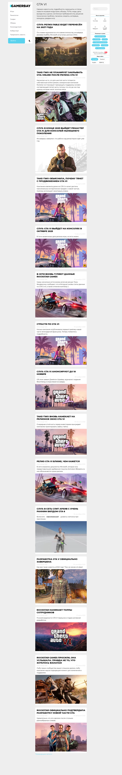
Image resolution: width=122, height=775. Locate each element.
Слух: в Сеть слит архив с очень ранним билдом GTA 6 (57, 510)
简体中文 (101, 62)
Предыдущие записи (43, 754)
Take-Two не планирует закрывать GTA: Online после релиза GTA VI (60, 73)
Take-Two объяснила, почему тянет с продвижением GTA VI (60, 179)
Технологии (14, 15)
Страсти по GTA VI (48, 324)
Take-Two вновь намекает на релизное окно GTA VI (56, 417)
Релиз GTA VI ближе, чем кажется (58, 461)
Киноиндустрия (15, 27)
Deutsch (102, 59)
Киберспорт (14, 31)
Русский (94, 59)
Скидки (12, 19)
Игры (12, 11)
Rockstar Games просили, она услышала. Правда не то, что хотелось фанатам (56, 660)
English (94, 62)
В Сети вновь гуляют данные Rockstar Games (56, 275)
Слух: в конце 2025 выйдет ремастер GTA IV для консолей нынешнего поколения (60, 131)
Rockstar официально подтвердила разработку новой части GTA (61, 711)
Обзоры (13, 23)
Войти (13, 41)
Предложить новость (17, 35)
